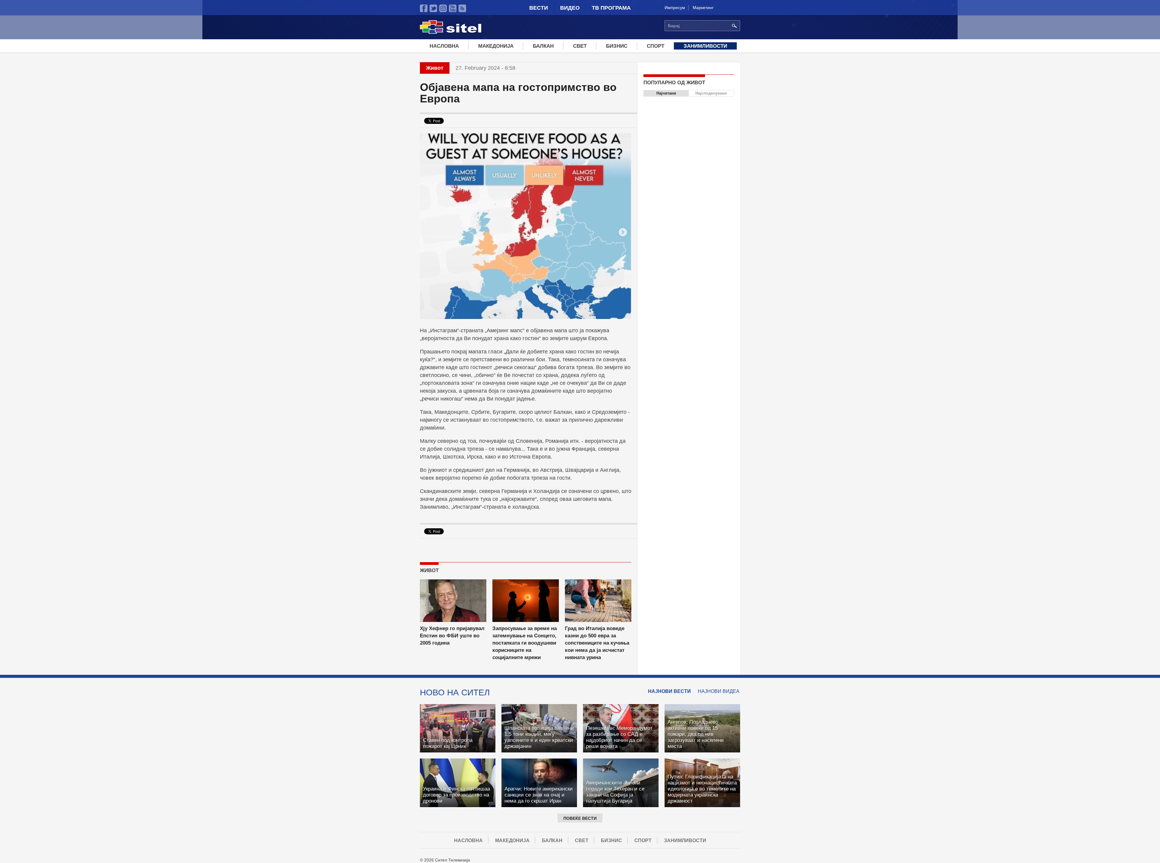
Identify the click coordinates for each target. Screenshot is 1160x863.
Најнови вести (669, 691)
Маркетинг (703, 7)
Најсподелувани (711, 93)
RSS (462, 8)
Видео (570, 8)
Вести (538, 8)
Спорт (655, 46)
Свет (580, 46)
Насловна (444, 46)
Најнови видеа (719, 691)
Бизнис (616, 46)
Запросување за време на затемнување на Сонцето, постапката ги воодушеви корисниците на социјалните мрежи (524, 643)
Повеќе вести (580, 818)
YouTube (452, 8)
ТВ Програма (611, 8)
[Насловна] (450, 33)
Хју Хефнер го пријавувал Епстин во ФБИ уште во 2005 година (452, 636)
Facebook (423, 8)
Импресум (675, 7)
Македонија (496, 46)
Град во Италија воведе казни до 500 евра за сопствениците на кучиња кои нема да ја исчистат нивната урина (597, 643)
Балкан (543, 46)
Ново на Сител (455, 692)
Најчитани (666, 93)
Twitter (433, 8)
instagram (443, 8)
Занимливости (705, 46)
